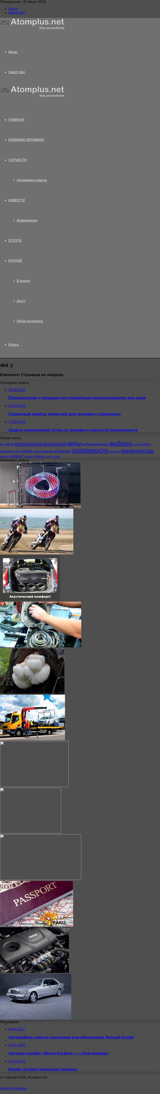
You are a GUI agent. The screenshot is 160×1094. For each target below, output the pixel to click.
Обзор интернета (30, 321)
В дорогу (23, 281)
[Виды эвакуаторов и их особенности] (32, 739)
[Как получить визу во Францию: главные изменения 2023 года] (36, 925)
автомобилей (27, 443)
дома (136, 444)
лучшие (6, 451)
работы (4, 456)
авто (9, 444)
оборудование (43, 451)
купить (145, 444)
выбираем (90, 444)
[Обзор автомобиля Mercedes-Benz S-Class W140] (35, 1018)
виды (74, 443)
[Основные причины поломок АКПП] (40, 646)
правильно (114, 451)
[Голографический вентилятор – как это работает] (40, 506)
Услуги (14, 240)
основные (62, 451)
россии (28, 456)
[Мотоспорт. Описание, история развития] (36, 553)
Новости (16, 200)
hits (2, 444)
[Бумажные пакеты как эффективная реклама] (30, 832)
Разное (15, 260)
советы (39, 456)
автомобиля (54, 443)
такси (48, 456)
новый (17, 451)
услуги (56, 456)
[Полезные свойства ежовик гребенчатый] (32, 693)
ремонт (17, 456)
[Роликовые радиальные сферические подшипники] (34, 786)
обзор (27, 451)
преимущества (137, 450)
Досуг (21, 301)
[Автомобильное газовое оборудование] (34, 972)
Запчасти (17, 160)
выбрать (121, 443)
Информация (27, 220)
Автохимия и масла (32, 180)
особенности (90, 450)
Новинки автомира (26, 140)
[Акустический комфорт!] (30, 600)
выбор (104, 444)
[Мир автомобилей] (32, 28)
